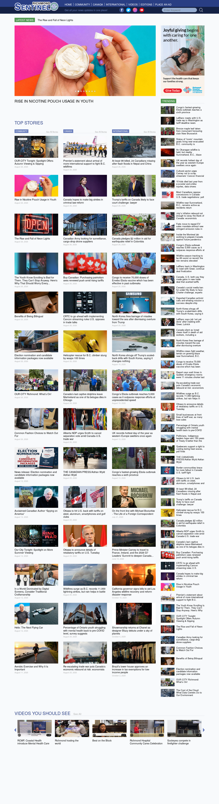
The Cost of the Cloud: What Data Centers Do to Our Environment (189, 692)
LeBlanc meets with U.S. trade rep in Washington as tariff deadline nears (189, 120)
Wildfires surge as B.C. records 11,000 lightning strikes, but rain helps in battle (188, 397)
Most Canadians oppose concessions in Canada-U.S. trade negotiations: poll (190, 194)
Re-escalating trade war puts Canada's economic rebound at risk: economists (190, 385)
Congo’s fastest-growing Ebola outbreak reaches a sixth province (189, 110)
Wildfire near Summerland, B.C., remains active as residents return (189, 205)
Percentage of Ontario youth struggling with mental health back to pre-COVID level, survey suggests (190, 429)
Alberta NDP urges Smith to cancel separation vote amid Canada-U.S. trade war (190, 534)
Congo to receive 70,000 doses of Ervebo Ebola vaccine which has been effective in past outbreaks (189, 365)
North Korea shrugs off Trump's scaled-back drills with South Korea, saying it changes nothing (189, 312)
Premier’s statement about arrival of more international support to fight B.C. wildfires (189, 598)
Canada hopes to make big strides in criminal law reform (189, 576)
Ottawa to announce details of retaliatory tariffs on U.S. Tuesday (189, 406)
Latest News (25, 20)
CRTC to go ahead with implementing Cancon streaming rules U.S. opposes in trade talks (188, 566)
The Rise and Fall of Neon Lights (189, 628)
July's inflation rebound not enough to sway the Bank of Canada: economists (190, 216)
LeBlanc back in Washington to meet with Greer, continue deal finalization (190, 269)
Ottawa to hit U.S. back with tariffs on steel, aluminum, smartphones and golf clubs (190, 482)
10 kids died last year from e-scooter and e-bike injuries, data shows (189, 184)
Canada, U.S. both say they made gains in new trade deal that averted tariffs (190, 279)
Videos (133, 4)
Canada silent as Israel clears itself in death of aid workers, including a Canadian (189, 333)
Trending (168, 101)
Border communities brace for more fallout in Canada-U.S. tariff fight (189, 470)
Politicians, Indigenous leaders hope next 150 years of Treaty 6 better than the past (190, 439)
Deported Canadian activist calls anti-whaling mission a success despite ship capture (190, 301)
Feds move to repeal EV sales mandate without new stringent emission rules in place (189, 227)
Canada (98, 4)
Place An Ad (163, 4)
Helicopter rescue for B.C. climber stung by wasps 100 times (190, 512)
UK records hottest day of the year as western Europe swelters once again (190, 163)
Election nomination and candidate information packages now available (188, 671)
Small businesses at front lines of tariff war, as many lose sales (189, 417)
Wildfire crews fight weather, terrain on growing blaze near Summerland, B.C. (190, 353)
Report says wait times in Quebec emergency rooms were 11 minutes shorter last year (190, 376)
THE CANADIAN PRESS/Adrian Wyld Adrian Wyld (190, 459)
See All (77, 714)
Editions (146, 4)
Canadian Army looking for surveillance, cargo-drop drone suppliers (189, 639)
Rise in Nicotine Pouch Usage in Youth (187, 585)
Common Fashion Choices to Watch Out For (189, 649)
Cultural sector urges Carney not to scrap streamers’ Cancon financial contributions (190, 174)
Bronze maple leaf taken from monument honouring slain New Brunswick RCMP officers (189, 132)
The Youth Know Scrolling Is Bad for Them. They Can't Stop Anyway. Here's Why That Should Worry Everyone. (190, 610)
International (115, 4)
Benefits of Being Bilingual (189, 658)
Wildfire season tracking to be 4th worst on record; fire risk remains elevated (189, 258)
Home (69, 4)
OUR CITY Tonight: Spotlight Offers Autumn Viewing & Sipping (188, 618)
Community (82, 4)
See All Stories (52, 131)
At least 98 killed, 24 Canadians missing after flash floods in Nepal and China (188, 492)
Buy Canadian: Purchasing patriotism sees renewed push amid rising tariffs (189, 555)
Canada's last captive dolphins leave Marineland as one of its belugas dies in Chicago (190, 545)
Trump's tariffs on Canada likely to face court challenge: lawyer (189, 502)
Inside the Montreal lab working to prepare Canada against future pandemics (189, 237)
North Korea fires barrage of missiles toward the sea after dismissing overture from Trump (190, 344)
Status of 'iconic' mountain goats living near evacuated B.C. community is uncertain (189, 142)
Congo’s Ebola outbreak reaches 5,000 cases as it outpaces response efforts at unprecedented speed (190, 248)
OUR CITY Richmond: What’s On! (187, 681)
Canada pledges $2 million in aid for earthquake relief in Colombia (190, 523)
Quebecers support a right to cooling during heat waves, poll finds (190, 449)
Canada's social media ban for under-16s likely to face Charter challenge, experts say (189, 291)
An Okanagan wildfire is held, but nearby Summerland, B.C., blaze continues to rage (188, 153)
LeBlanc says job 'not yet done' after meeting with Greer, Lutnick (188, 322)
